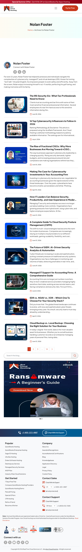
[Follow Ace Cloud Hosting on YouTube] (14, 542)
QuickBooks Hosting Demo (14, 488)
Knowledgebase (48, 460)
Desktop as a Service (12, 464)
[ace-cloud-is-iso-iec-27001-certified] (58, 529)
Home (30, 30)
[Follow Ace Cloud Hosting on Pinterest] (22, 542)
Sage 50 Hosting (11, 453)
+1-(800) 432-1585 (63, 506)
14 (47, 349)
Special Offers (10, 495)
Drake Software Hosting (13, 460)
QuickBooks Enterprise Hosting (16, 450)
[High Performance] (33, 529)
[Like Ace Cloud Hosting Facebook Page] (5, 542)
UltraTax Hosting (10, 457)
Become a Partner (11, 505)
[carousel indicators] (40, 418)
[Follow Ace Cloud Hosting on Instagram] (27, 542)
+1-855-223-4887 (29, 432)
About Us (45, 447)
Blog (44, 457)
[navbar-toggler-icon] (56, 8)
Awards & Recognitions (50, 450)
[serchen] (45, 529)
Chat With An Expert (56, 432)
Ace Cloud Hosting (52, 549)
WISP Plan (8, 470)
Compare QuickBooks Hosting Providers (19, 485)
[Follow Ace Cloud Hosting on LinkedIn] (18, 542)
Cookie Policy (47, 474)
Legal (44, 467)
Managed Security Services (14, 467)
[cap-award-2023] (23, 530)
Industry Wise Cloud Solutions (15, 474)
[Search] (75, 355)
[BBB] (6, 529)
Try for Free (70, 8)
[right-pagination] (52, 349)
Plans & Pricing (10, 492)
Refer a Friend (10, 502)
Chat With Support (52, 501)
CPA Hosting (9, 499)
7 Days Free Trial (10, 482)
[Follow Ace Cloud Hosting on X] (10, 542)
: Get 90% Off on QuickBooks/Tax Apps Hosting (41, 2)
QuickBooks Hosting (12, 447)
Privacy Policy (47, 470)
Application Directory (49, 464)
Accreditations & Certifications (53, 453)
